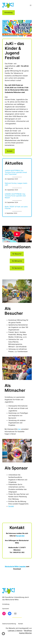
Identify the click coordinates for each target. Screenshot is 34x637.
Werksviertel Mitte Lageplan (15, 566)
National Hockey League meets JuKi (16, 184)
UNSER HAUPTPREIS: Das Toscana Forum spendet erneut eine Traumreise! (16, 172)
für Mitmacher (17, 261)
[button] (3, 633)
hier (19, 429)
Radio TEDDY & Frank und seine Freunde (16, 207)
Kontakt (9, 151)
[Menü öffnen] (30, 5)
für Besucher (17, 254)
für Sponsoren (17, 268)
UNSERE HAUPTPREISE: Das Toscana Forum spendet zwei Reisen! (15, 196)
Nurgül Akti (20, 536)
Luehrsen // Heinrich (15, 630)
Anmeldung (8, 12)
